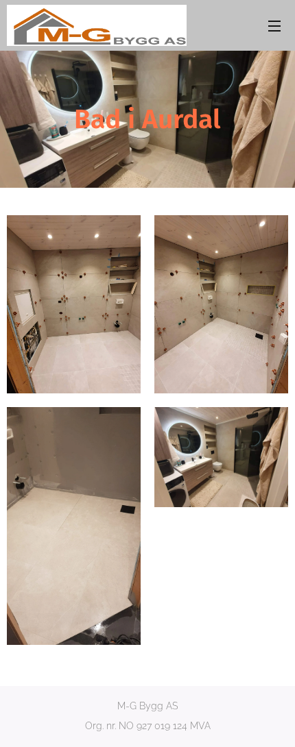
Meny (274, 25)
